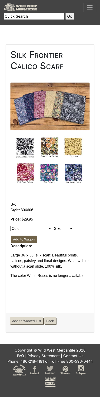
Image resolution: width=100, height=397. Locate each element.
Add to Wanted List (26, 321)
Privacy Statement (43, 355)
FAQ (20, 355)
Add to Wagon (24, 239)
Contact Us (73, 355)
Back (50, 321)
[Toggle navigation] (89, 7)
